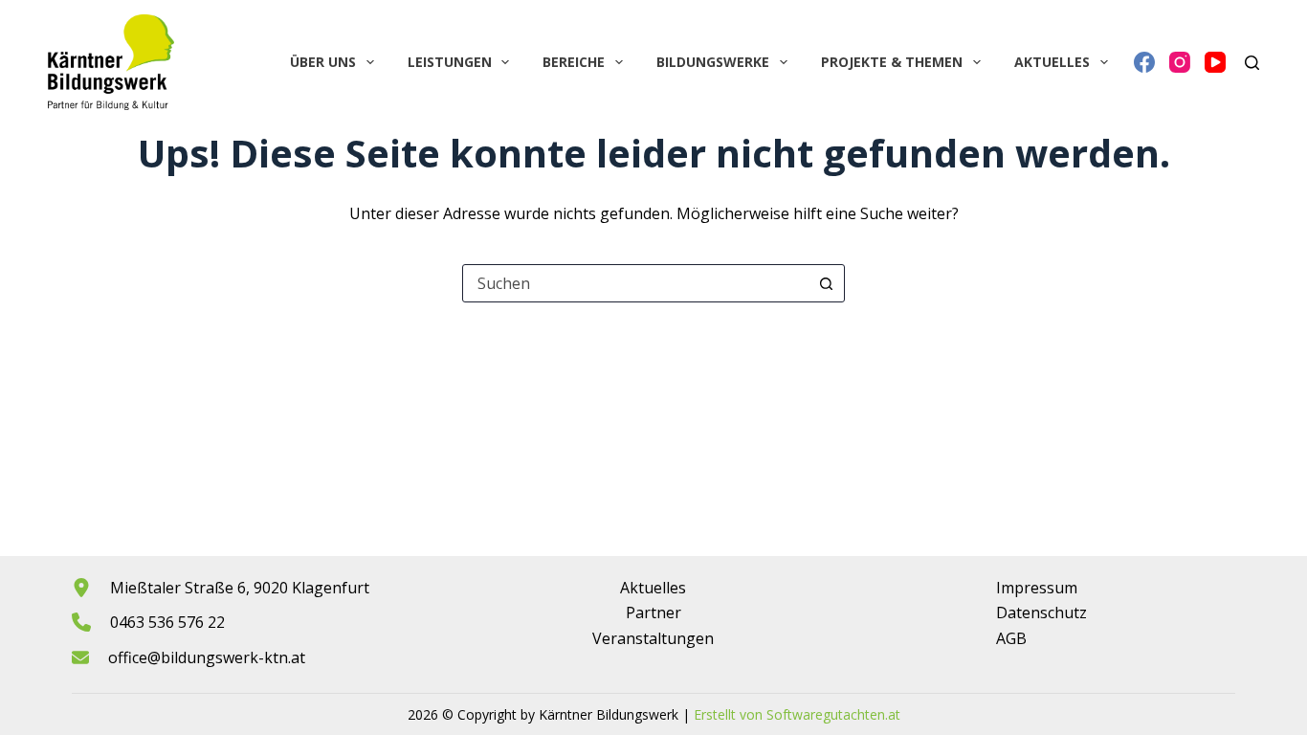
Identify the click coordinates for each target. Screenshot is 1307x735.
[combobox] (635, 283)
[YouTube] (1215, 62)
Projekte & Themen (892, 62)
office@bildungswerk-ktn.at (206, 657)
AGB (1011, 638)
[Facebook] (1144, 62)
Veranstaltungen (653, 638)
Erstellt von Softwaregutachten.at (797, 714)
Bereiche (574, 62)
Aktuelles (1052, 62)
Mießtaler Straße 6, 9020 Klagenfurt (239, 587)
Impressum (1036, 587)
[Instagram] (1179, 62)
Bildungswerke (712, 62)
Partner (653, 612)
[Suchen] (1252, 63)
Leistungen (450, 62)
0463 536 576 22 (167, 622)
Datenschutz (1041, 612)
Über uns (323, 62)
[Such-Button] (826, 283)
